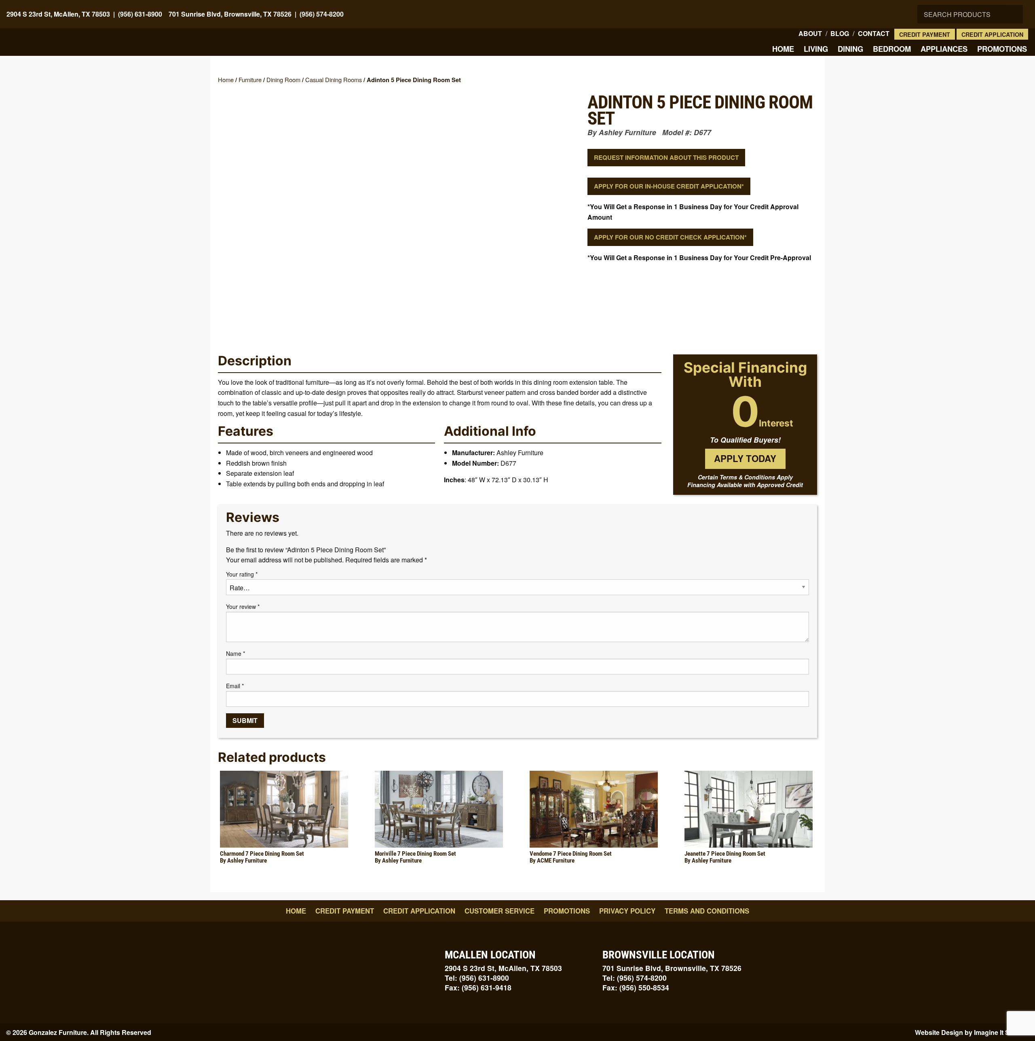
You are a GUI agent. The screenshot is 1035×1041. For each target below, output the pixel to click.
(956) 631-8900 (140, 14)
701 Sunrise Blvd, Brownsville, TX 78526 (230, 14)
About (810, 33)
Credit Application (992, 34)
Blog (839, 33)
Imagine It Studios (1001, 1032)
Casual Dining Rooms (333, 79)
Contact (873, 33)
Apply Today (745, 458)
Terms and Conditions (707, 911)
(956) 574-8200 (322, 14)
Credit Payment (924, 34)
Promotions (1002, 48)
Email (235, 686)
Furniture (250, 79)
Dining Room (283, 79)
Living (816, 48)
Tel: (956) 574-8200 (634, 978)
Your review (243, 606)
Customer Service (499, 911)
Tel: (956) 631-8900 (477, 978)
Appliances (944, 48)
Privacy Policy (627, 911)
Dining (850, 48)
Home (783, 48)
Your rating (242, 574)
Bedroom (892, 48)
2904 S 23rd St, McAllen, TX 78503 (58, 14)
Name (235, 653)
